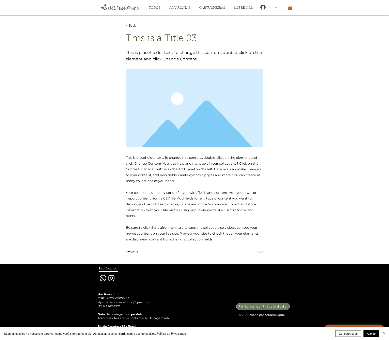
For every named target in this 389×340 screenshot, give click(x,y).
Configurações (348, 333)
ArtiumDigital (275, 315)
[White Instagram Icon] (111, 278)
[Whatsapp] (103, 278)
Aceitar (371, 333)
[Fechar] (384, 333)
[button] (180, 8)
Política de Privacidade (171, 333)
